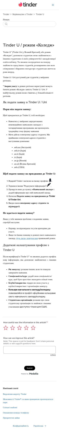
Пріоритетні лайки (11, 418)
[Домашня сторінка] (28, 6)
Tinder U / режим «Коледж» (28, 45)
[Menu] (53, 5)
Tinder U (40, 14)
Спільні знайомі (10, 408)
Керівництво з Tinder (22, 14)
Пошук (6, 20)
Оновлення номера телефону (16, 413)
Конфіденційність (21, 426)
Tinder (6, 14)
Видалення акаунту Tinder (14, 394)
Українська (38, 426)
